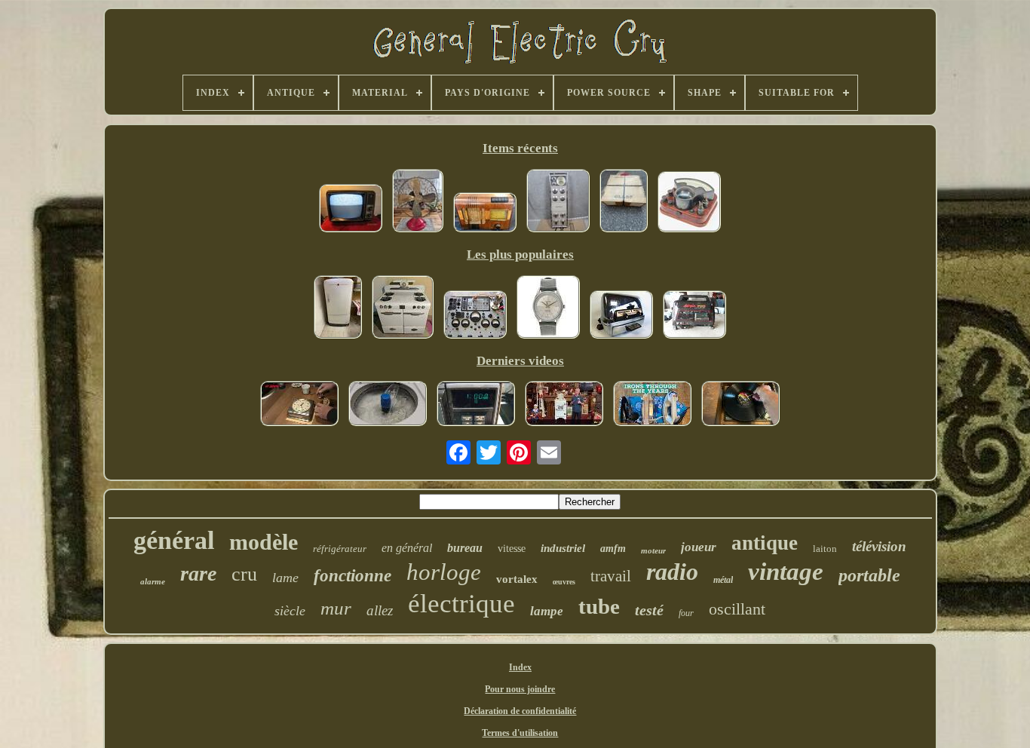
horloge (443, 572)
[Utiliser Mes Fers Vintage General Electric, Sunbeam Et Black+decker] (652, 405)
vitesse (512, 548)
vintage (785, 571)
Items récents (520, 148)
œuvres (564, 582)
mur (335, 608)
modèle (263, 541)
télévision (879, 546)
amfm (613, 548)
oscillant (737, 608)
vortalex (517, 579)
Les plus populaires (520, 254)
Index (520, 667)
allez (379, 610)
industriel (563, 548)
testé (649, 610)
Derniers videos (520, 361)
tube (599, 606)
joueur (698, 547)
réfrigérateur (339, 548)
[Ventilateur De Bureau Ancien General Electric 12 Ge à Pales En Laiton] (417, 202)
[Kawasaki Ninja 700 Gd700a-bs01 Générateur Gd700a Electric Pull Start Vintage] (694, 316)
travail (610, 576)
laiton (825, 548)
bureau (465, 547)
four (686, 613)
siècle (289, 610)
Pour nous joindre (520, 689)
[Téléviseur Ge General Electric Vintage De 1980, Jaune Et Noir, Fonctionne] (350, 209)
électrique (461, 603)
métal (723, 580)
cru (244, 574)
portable (869, 575)
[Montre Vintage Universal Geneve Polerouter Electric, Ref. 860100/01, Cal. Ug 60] (548, 308)
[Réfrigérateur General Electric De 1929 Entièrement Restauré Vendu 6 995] (564, 405)
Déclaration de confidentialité (520, 711)
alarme (152, 581)
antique (764, 543)
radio (672, 571)
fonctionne (352, 575)
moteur (653, 550)
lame (285, 577)
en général (407, 547)
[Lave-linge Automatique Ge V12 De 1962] (388, 405)
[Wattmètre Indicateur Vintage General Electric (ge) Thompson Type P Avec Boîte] (689, 203)
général (173, 540)
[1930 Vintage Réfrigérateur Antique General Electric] (338, 308)
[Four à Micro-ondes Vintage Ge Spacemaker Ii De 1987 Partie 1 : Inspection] (476, 405)
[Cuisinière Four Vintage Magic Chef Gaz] (402, 308)
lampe (546, 611)
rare (198, 573)
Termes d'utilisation (520, 733)
